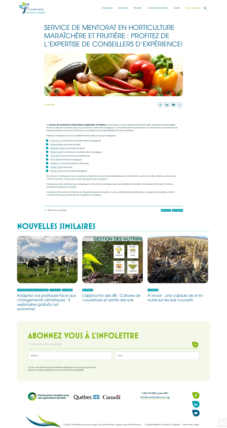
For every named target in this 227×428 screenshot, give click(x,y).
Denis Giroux (55, 141)
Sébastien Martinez (58, 148)
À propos (107, 8)
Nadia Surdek (56, 152)
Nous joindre (193, 8)
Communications (157, 8)
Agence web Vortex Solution (128, 425)
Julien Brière (55, 156)
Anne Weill (55, 160)
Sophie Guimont (57, 171)
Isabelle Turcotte (57, 164)
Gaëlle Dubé (56, 167)
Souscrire (192, 344)
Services (123, 8)
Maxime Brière (56, 145)
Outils (176, 8)
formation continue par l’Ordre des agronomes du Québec (80, 179)
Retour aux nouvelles (57, 210)
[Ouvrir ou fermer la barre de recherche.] (205, 8)
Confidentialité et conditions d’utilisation (163, 425)
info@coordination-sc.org (155, 397)
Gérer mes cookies (191, 425)
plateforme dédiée (67, 187)
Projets (138, 8)
